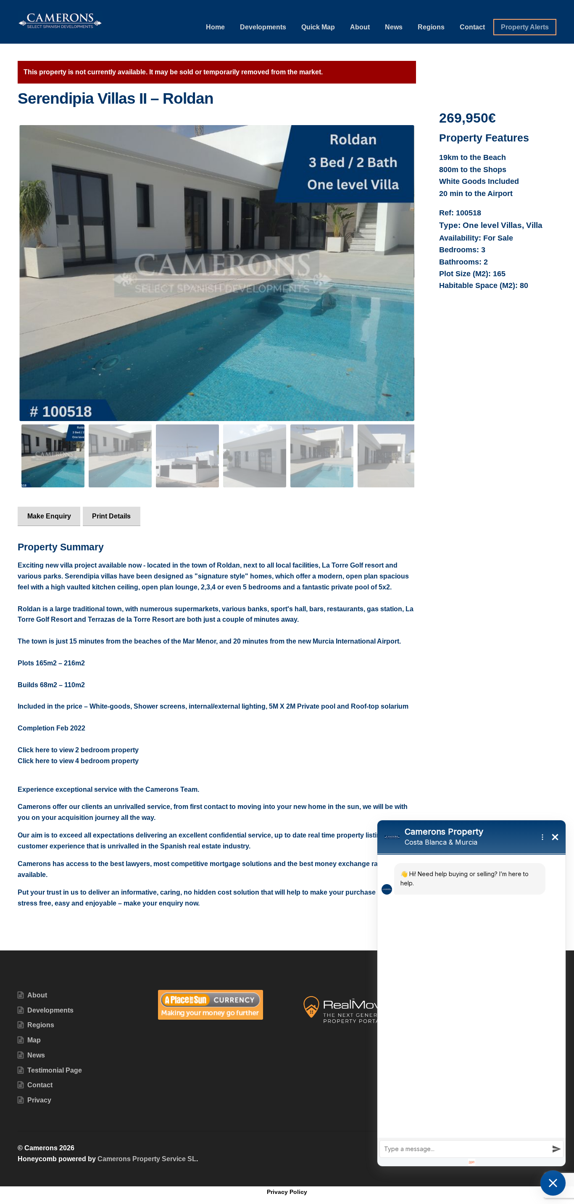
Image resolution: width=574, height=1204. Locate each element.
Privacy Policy (287, 1191)
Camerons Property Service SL (146, 1158)
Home (215, 27)
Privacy (39, 1100)
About (360, 27)
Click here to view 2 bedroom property (78, 750)
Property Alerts (525, 27)
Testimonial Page (54, 1070)
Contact (472, 27)
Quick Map (318, 27)
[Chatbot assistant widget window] (471, 993)
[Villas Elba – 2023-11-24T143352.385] (216, 273)
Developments (263, 27)
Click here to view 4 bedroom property (78, 760)
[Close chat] (553, 1183)
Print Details (111, 516)
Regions (431, 27)
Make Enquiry (49, 516)
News (394, 27)
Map (34, 1040)
